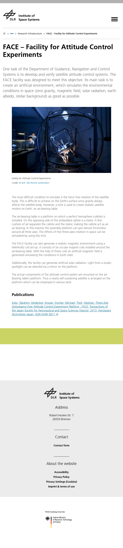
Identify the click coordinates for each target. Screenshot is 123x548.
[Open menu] (114, 18)
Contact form (61, 445)
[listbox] (11, 33)
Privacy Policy (61, 476)
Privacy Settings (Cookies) (61, 481)
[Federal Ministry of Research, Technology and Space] (61, 531)
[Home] (4, 33)
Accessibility (61, 472)
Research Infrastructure (30, 33)
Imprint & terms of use (61, 486)
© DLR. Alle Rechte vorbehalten (34, 182)
